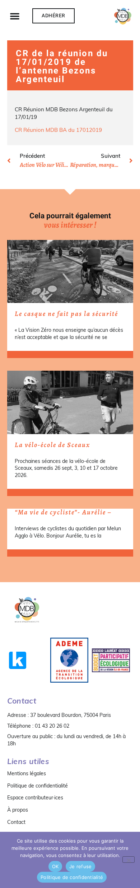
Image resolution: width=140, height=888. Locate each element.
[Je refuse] (128, 859)
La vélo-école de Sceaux (52, 445)
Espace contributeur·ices (35, 797)
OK (55, 866)
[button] (14, 15)
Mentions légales (26, 773)
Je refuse (80, 866)
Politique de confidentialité (37, 785)
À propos (17, 810)
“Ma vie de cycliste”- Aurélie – (63, 512)
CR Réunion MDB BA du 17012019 (58, 129)
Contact (16, 822)
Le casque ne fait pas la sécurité (66, 313)
